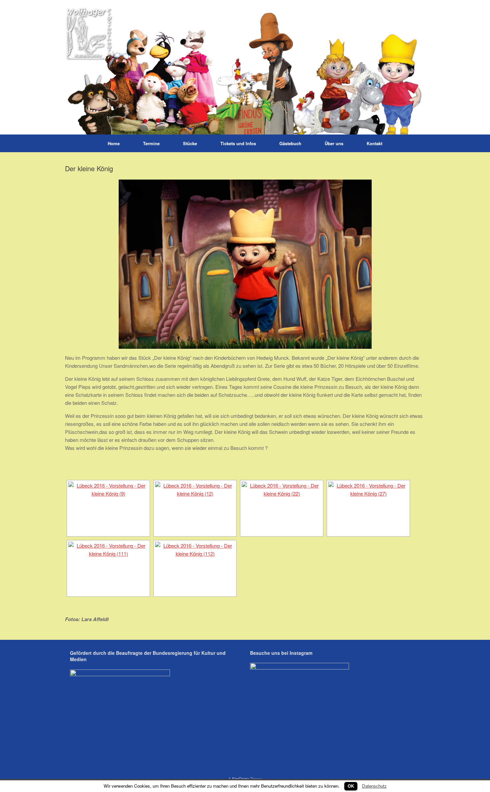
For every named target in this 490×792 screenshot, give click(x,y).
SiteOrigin (240, 778)
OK (351, 786)
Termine (151, 143)
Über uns (334, 143)
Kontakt (374, 143)
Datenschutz (374, 786)
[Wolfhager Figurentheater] (245, 67)
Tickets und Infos (238, 143)
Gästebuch (290, 143)
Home (114, 143)
